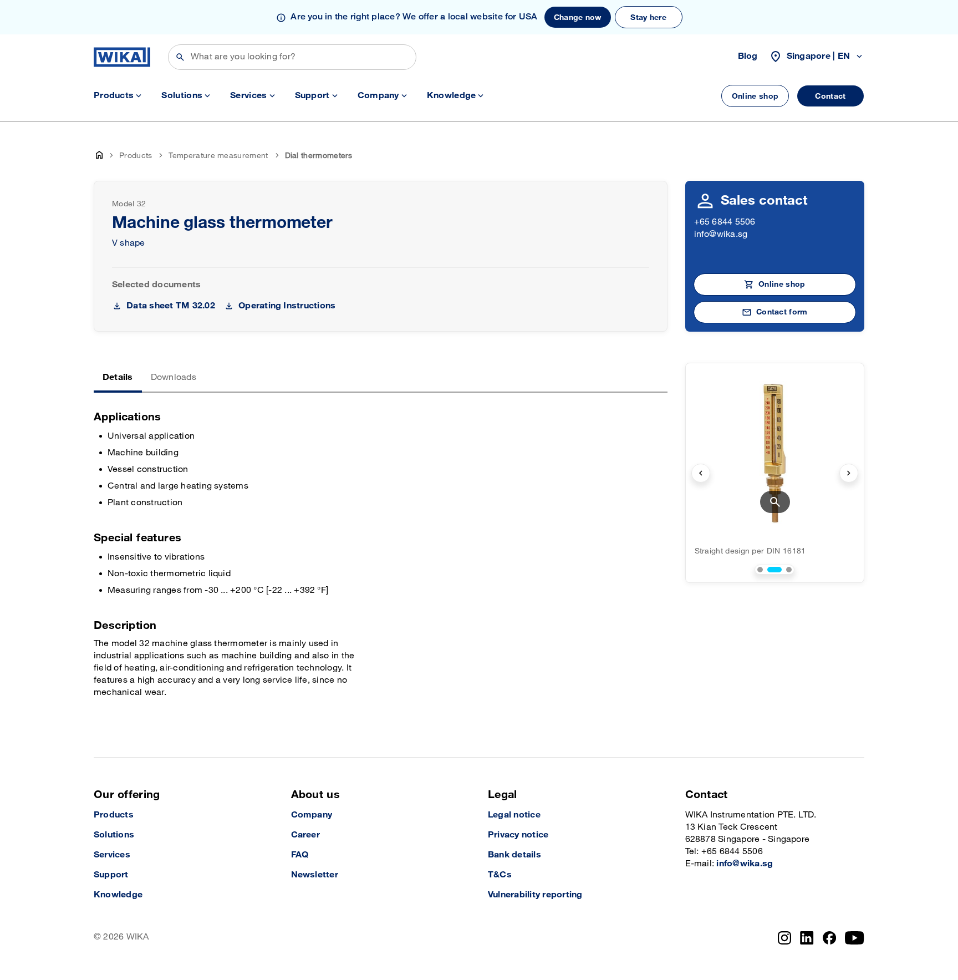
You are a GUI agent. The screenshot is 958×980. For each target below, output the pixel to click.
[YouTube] (854, 938)
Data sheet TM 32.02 (170, 306)
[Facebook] (830, 938)
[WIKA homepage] (122, 57)
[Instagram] (784, 938)
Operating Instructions (286, 306)
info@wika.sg (721, 234)
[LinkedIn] (807, 938)
